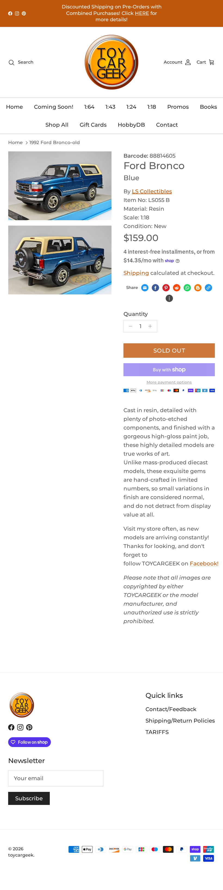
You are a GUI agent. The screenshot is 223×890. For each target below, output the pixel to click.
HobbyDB (131, 125)
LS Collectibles (152, 191)
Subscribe (29, 798)
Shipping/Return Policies (180, 720)
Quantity (135, 314)
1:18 (151, 107)
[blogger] (198, 287)
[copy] (208, 287)
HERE (142, 13)
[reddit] (176, 287)
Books (208, 107)
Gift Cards (93, 125)
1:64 (89, 107)
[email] (144, 287)
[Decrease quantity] (129, 326)
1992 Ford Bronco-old (54, 142)
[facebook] (155, 287)
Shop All (57, 125)
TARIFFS (157, 732)
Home (14, 107)
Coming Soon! (53, 107)
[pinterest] (166, 287)
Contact (167, 125)
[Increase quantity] (151, 326)
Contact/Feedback (170, 709)
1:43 (110, 107)
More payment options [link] (169, 382)
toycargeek (20, 855)
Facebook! (204, 563)
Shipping (136, 273)
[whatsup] (187, 287)
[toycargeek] (111, 62)
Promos (178, 107)
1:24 (131, 107)
